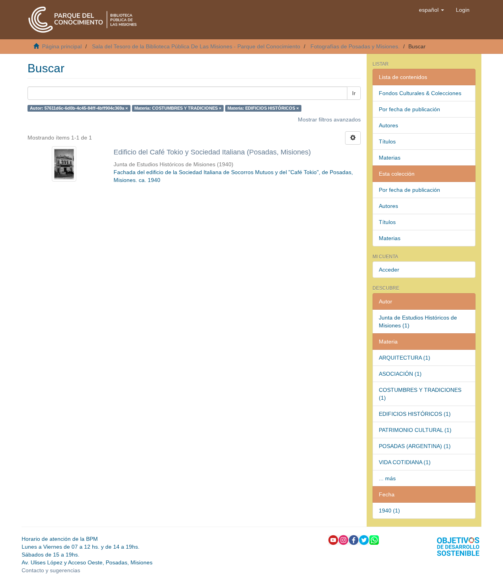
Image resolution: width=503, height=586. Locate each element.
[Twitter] (364, 539)
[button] (431, 10)
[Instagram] (343, 539)
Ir (354, 93)
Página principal (62, 46)
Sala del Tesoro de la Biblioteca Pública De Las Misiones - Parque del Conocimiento (196, 46)
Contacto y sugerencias (51, 570)
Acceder (389, 269)
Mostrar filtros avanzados (329, 119)
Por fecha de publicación (409, 109)
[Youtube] (333, 539)
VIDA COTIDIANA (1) (405, 462)
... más (387, 478)
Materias (389, 157)
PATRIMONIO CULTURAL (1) (415, 430)
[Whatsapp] (374, 539)
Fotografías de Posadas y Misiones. (355, 46)
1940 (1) (389, 510)
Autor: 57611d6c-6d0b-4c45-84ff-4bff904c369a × (79, 108)
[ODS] (458, 546)
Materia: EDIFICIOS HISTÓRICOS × (263, 108)
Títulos (387, 141)
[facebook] (354, 539)
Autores (388, 125)
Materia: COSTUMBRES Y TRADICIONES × (177, 108)
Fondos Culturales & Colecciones (420, 93)
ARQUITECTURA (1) (404, 358)
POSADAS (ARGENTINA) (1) (415, 446)
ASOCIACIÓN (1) (400, 374)
